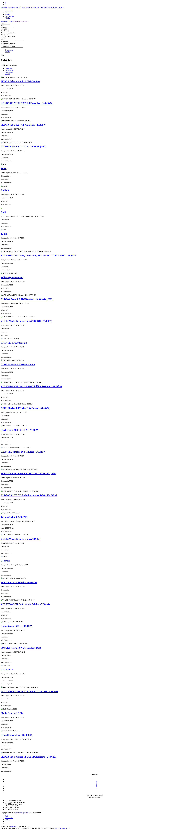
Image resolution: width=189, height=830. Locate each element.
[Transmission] (12, 41)
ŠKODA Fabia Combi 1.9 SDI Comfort (20, 81)
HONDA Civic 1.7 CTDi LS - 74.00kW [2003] (23, 146)
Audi (3, 212)
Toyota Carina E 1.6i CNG (14, 517)
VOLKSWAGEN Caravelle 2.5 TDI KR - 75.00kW (26, 321)
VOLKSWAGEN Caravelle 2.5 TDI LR (20, 539)
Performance (9, 72)
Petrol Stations (9, 16)
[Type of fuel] (8, 35)
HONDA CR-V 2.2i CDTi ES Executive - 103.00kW (26, 103)
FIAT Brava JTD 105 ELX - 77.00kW (19, 430)
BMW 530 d (7, 669)
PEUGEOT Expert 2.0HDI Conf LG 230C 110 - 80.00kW (29, 691)
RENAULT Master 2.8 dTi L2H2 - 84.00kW (23, 451)
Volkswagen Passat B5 (12, 277)
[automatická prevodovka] (12, 43)
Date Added (8, 68)
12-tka (4, 233)
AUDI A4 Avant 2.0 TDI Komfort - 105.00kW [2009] (27, 299)
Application (8, 11)
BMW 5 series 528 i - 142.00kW (17, 626)
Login (11, 21)
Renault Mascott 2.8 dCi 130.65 (16, 735)
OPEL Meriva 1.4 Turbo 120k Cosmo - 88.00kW (25, 408)
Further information (61, 828)
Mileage (7, 74)
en (5, 2)
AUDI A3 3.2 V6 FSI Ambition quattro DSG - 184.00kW (29, 495)
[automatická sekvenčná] (12, 46)
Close (69, 828)
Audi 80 (5, 190)
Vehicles (7, 18)
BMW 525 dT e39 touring (14, 343)
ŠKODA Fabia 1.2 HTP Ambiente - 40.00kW (23, 125)
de (5, 4)
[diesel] (8, 40)
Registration (5, 21)
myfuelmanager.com (21, 813)
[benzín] (8, 38)
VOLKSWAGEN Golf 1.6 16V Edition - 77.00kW (25, 604)
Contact (7, 819)
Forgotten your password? (21, 21)
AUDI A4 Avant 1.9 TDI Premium (18, 364)
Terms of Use (9, 818)
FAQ (6, 13)
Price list (7, 14)
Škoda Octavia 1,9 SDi (12, 713)
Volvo (3, 168)
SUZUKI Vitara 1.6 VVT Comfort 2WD (21, 648)
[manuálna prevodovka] (12, 45)
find (3, 55)
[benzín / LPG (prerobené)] (8, 36)
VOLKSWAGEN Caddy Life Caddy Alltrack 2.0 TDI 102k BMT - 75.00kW (39, 255)
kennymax (13, 826)
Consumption (9, 50)
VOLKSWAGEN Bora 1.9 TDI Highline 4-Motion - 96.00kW (31, 386)
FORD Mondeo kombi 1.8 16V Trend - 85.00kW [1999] (28, 473)
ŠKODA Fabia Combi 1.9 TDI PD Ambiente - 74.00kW (28, 756)
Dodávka (5, 560)
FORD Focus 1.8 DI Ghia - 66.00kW (19, 582)
